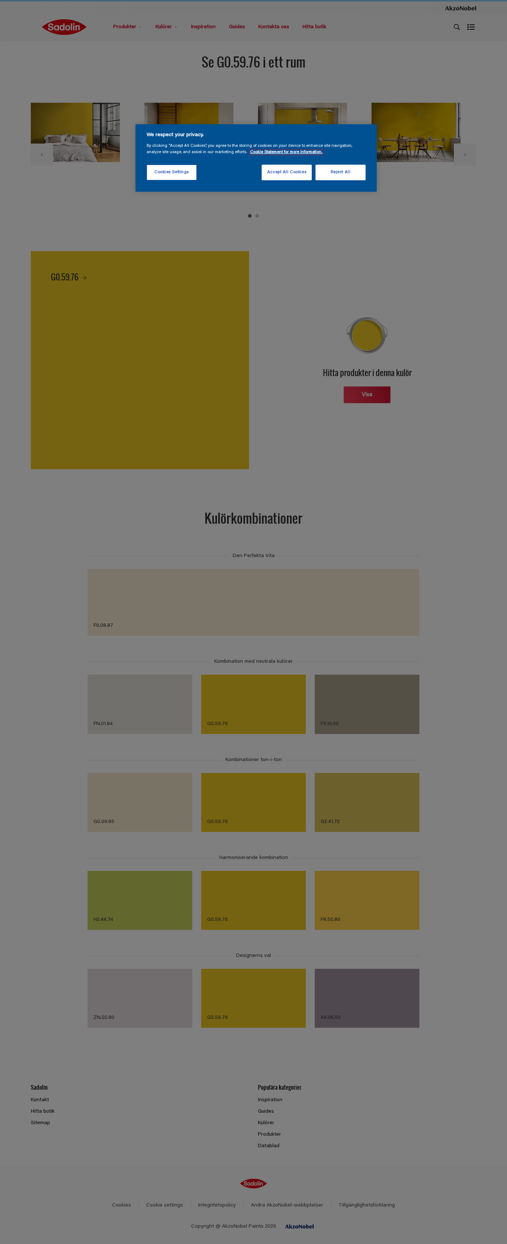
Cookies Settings (171, 172)
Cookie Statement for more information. (286, 152)
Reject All (341, 172)
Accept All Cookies (286, 172)
